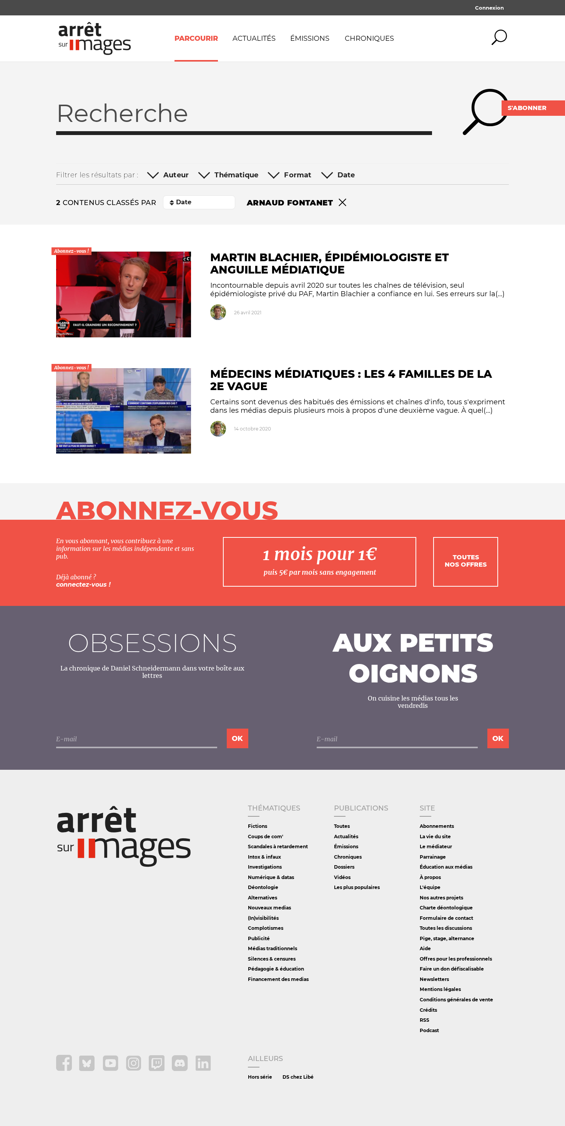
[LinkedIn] (203, 1069)
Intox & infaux (264, 857)
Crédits (428, 1010)
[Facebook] (64, 1069)
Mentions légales (440, 989)
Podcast (429, 1030)
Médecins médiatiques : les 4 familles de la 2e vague (351, 380)
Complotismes (265, 928)
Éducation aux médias (446, 867)
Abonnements (437, 826)
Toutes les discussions (446, 928)
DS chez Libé (298, 1077)
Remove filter (342, 203)
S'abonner (527, 108)
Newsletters (434, 979)
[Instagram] (134, 1069)
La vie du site (435, 836)
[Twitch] (157, 1069)
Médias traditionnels (272, 948)
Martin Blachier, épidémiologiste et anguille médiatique (329, 263)
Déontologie (263, 887)
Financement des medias (278, 979)
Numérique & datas (271, 877)
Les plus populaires (357, 887)
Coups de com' (265, 836)
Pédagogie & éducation (276, 969)
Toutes (342, 826)
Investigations (265, 867)
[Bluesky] (87, 1069)
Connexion (489, 8)
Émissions (309, 38)
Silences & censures (272, 959)
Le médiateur (436, 846)
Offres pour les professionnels (456, 959)
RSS (424, 1020)
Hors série (260, 1077)
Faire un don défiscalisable (452, 969)
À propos (430, 877)
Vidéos (342, 877)
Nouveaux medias (269, 908)
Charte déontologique (446, 908)
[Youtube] (111, 1069)
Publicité (259, 938)
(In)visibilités (263, 918)
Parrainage (433, 857)
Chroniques (369, 38)
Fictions (257, 826)
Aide (425, 948)
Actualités (254, 38)
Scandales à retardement (278, 846)
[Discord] (180, 1069)
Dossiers (344, 867)
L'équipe (430, 887)
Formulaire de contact (446, 918)
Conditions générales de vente (456, 1000)
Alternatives (262, 898)
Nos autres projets (441, 898)
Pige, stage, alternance (447, 938)
